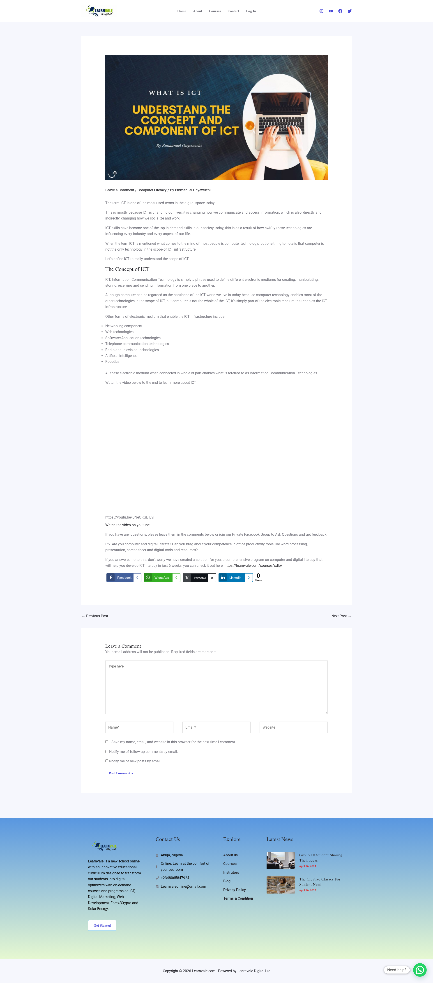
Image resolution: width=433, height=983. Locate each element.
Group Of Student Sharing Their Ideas (320, 857)
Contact (233, 10)
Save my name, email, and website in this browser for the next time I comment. (173, 742)
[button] (420, 970)
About (197, 10)
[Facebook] (340, 11)
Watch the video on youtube (127, 525)
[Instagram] (321, 11)
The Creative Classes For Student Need (319, 881)
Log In (251, 10)
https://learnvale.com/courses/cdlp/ (253, 565)
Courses (215, 10)
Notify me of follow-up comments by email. (143, 752)
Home (181, 10)
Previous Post (95, 616)
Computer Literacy (152, 190)
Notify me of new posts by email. (135, 761)
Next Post (341, 616)
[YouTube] (331, 11)
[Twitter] (350, 11)
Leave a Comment (119, 190)
